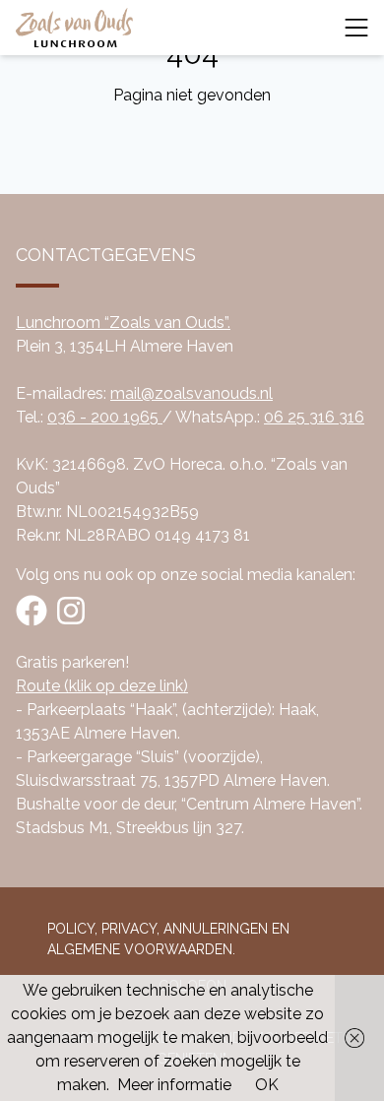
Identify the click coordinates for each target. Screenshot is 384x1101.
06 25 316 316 (314, 417)
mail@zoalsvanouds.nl (191, 393)
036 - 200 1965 (104, 417)
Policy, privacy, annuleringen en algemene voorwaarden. (168, 939)
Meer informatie (174, 1084)
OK (267, 1084)
